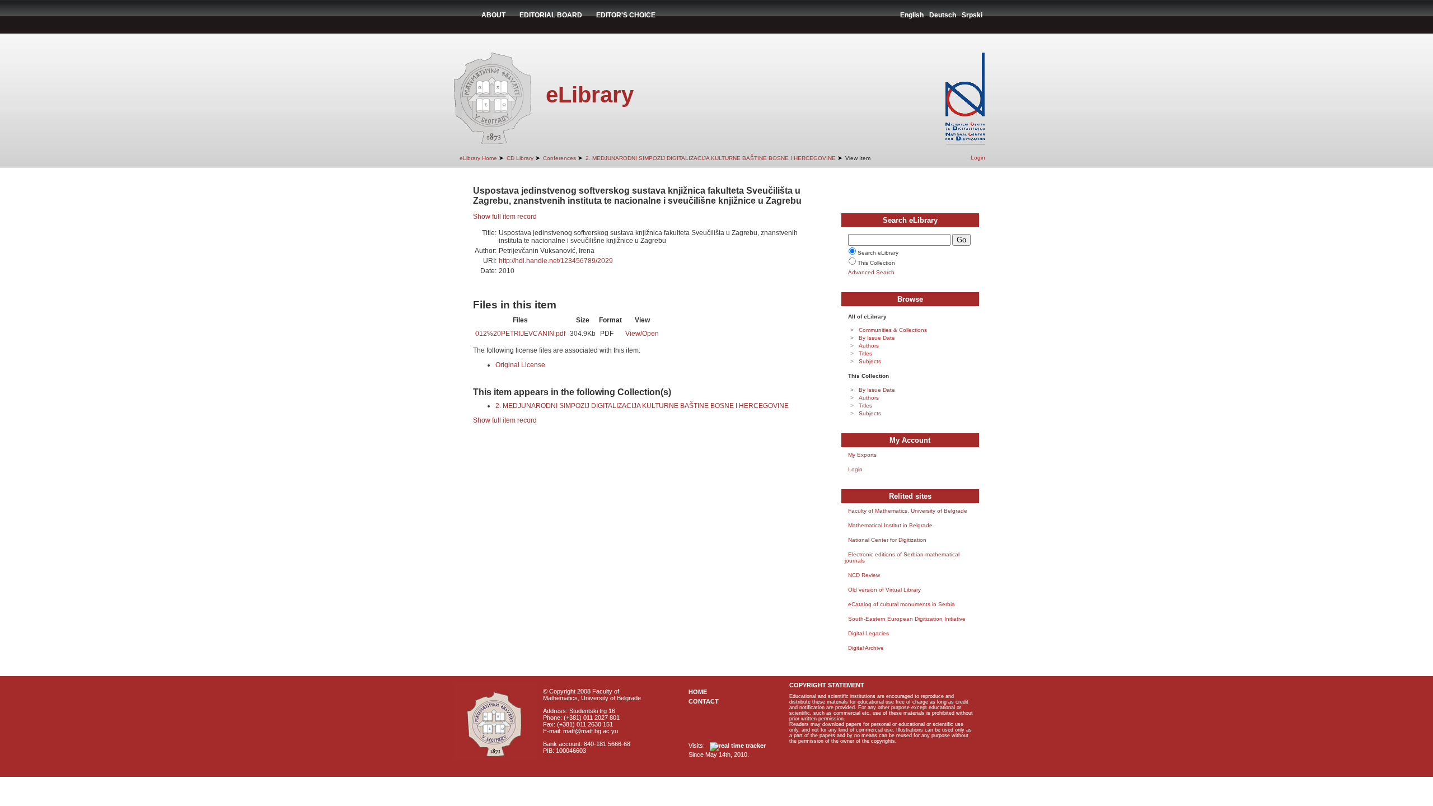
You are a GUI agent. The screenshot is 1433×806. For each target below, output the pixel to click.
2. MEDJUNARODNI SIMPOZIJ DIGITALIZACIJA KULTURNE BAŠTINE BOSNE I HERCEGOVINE (711, 158)
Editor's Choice (625, 15)
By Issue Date (877, 338)
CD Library (520, 158)
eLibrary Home (478, 158)
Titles (865, 353)
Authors (869, 346)
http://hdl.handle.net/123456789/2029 (556, 261)
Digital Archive (866, 648)
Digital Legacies (868, 633)
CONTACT (704, 701)
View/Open (642, 334)
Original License (520, 365)
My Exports (862, 455)
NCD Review (864, 575)
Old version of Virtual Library (884, 590)
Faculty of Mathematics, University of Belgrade (907, 511)
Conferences (559, 158)
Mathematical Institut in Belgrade (890, 525)
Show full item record (505, 217)
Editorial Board (550, 15)
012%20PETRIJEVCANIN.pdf (520, 334)
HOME (698, 691)
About (493, 15)
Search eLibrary (878, 253)
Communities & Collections (893, 330)
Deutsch (942, 15)
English (912, 15)
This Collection (876, 263)
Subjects (870, 361)
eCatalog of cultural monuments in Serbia (901, 604)
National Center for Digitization (887, 540)
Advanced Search (871, 272)
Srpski (972, 15)
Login (978, 157)
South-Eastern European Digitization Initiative (907, 619)
